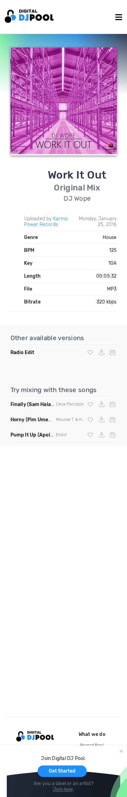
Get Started (62, 771)
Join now (63, 789)
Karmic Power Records (46, 221)
